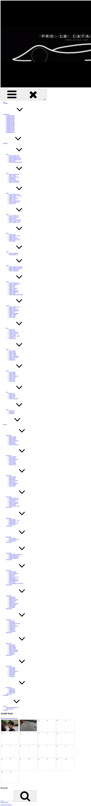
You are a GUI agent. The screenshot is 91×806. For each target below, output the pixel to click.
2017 (7, 328)
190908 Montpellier (13, 579)
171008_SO (12, 337)
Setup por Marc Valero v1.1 (12, 707)
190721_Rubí (12, 289)
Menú (45, 99)
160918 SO (11, 652)
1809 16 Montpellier (13, 603)
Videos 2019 (9, 584)
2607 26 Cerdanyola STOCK (15, 162)
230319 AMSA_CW (13, 498)
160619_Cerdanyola (13, 356)
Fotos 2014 (8, 687)
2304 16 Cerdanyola (13, 499)
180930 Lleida (12, 604)
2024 (7, 193)
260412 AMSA (12, 439)
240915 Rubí (12, 482)
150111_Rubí (12, 372)
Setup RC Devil (9, 708)
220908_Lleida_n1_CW (14, 239)
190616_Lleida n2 (13, 288)
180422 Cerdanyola (13, 599)
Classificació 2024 (10, 118)
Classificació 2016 (10, 128)
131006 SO (11, 413)
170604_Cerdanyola (13, 333)
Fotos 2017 (8, 619)
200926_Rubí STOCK (14, 269)
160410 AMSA (12, 647)
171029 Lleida (12, 631)
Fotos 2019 (8, 570)
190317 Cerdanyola (13, 573)
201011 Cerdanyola (13, 558)
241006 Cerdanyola (13, 483)
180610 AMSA (12, 600)
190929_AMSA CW (13, 292)
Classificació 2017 (10, 127)
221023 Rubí (12, 524)
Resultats (5, 143)
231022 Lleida (12, 504)
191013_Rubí (12, 293)
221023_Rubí (12, 241)
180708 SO (11, 312)
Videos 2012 (9, 693)
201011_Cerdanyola (13, 270)
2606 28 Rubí (12, 443)
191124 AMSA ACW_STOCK (16, 583)
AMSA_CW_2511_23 (14, 182)
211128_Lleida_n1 (13, 254)
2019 (7, 281)
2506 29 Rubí (12, 178)
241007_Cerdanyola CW (14, 200)
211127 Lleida (12, 538)
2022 (7, 233)
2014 (7, 392)
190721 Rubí (12, 578)
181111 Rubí (12, 607)
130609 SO (11, 410)
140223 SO (11, 393)
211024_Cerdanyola (13, 253)
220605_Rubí (12, 237)
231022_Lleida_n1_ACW (15, 220)
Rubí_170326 (12, 330)
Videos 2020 (9, 559)
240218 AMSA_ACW (14, 194)
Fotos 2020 (8, 553)
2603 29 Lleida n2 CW (14, 157)
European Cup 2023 (13, 502)
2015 (7, 370)
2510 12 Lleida (12, 463)
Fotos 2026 (8, 435)
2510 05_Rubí (12, 179)
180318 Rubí (12, 598)
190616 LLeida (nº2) (14, 577)
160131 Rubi (12, 644)
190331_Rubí (12, 285)
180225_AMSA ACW (14, 306)
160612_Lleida (12, 354)
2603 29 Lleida (12, 438)
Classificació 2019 (10, 124)
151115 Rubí (12, 676)
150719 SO (11, 675)
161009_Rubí (12, 359)
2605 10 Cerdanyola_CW (15, 159)
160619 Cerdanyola (13, 650)
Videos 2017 (9, 632)
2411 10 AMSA (12, 484)
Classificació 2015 (10, 129)
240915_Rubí (12, 199)
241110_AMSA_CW (14, 202)
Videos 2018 (9, 608)
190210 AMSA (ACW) (14, 283)
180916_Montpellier (13, 313)
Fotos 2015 (8, 666)
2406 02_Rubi (12, 197)
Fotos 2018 (8, 595)
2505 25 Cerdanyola (13, 459)
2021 (7, 252)
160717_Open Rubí (13, 357)
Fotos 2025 (8, 455)
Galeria (5, 424)
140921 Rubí (12, 692)
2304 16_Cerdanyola (14, 217)
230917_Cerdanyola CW (14, 219)
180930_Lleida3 (12, 314)
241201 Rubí (12, 485)
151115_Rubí (12, 381)
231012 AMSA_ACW (14, 505)
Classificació (6, 114)
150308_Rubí (12, 374)
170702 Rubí (12, 627)
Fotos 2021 (8, 537)
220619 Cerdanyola (13, 523)
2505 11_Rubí (12, 175)
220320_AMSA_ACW (14, 235)
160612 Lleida (12, 648)
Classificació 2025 (10, 116)
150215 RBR (12, 668)
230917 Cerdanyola (13, 503)
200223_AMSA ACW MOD (15, 268)
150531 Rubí (12, 672)
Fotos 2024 (8, 475)
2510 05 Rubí (12, 462)
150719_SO (12, 379)
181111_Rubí (12, 317)
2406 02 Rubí (12, 479)
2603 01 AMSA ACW (14, 155)
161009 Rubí (12, 653)
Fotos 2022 (8, 518)
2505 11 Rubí (12, 458)
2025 (7, 173)
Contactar (5, 710)
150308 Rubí (12, 670)
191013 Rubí (12, 582)
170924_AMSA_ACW (14, 336)
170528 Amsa (12, 624)
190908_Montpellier (13, 290)
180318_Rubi (12, 308)
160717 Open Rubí (13, 651)
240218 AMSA (12, 476)
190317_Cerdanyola (13, 284)
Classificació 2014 (10, 131)
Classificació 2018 (10, 125)
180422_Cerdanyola (13, 309)
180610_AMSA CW (13, 310)
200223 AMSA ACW (14, 555)
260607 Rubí (12, 442)
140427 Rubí (12, 690)
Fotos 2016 (8, 643)
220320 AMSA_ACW (14, 520)
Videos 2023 (9, 507)
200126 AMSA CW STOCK (15, 266)
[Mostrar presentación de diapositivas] (9, 718)
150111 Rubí (12, 667)
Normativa (5, 695)
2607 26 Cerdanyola (13, 444)
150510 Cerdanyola (13, 671)
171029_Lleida (12, 338)
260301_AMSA (12, 436)
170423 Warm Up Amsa (14, 623)
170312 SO (11, 329)
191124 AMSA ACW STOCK (16, 294)
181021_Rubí (12, 315)
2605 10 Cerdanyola (13, 440)
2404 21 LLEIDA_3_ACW (15, 195)
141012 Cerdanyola (13, 398)
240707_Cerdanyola (13, 198)
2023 (7, 214)
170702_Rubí (12, 334)
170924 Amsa (12, 628)
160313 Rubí (12, 646)
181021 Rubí (12, 606)
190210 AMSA (12, 571)
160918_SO (12, 358)
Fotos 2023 (8, 496)
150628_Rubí (12, 378)
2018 (7, 305)
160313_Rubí (12, 352)
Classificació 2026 (10, 115)
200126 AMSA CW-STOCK (15, 554)
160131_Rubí (12, 350)
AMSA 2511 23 (12, 464)
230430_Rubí (12, 218)
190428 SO (11, 575)
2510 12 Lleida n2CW (14, 180)
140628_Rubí (12, 396)
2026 (7, 154)
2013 (7, 409)
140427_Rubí (12, 394)
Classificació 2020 (10, 123)
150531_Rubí (12, 377)
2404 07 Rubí (12, 478)
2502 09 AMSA (12, 456)
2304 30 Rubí (12, 500)
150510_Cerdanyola (13, 376)
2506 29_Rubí (12, 460)
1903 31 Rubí (12, 574)
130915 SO (11, 412)
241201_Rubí (12, 203)
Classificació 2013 (10, 132)
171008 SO (11, 630)
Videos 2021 (9, 542)
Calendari (5, 103)
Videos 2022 (9, 526)
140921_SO (12, 397)
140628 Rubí (12, 691)
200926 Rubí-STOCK (14, 557)
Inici (4, 102)
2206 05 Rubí (12, 522)
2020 (7, 265)
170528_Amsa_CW (13, 332)
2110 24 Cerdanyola (13, 539)
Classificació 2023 (10, 119)
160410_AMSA (12, 353)
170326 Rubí (12, 622)
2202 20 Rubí (12, 519)
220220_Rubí (12, 234)
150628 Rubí (12, 673)
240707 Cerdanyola (13, 480)
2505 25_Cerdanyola (14, 177)
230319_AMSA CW (13, 215)
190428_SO (12, 286)
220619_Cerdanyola (13, 238)
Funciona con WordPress (6, 804)
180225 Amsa (12, 597)
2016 (7, 349)
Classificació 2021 (10, 122)
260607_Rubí (12, 160)
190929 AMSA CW (13, 580)
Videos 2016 (9, 655)
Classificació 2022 (10, 120)
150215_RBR (12, 373)
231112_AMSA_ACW (14, 222)
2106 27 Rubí (12, 540)
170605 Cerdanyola (13, 626)
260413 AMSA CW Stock (15, 158)
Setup (4, 706)
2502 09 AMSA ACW (14, 174)
